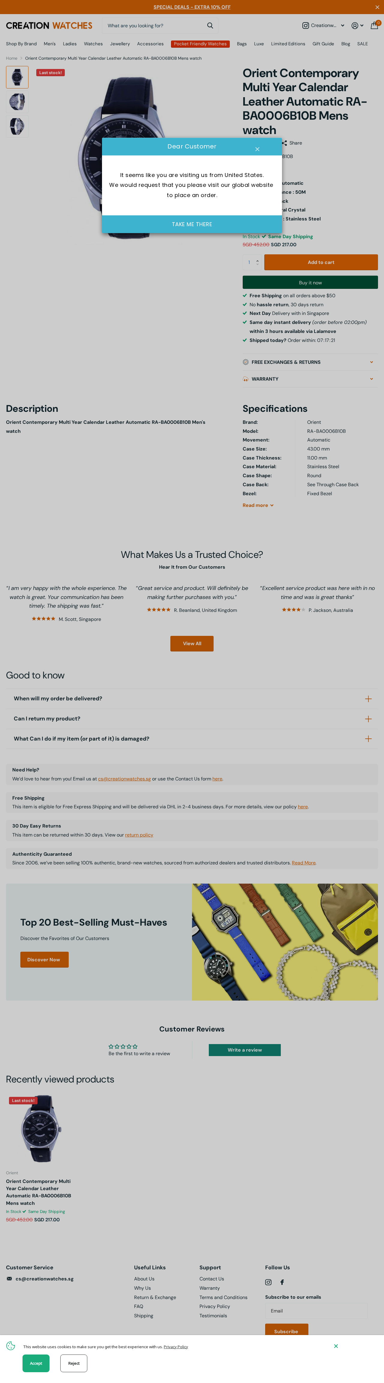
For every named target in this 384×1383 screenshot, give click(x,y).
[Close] (354, 1346)
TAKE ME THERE (192, 224)
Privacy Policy (176, 1346)
